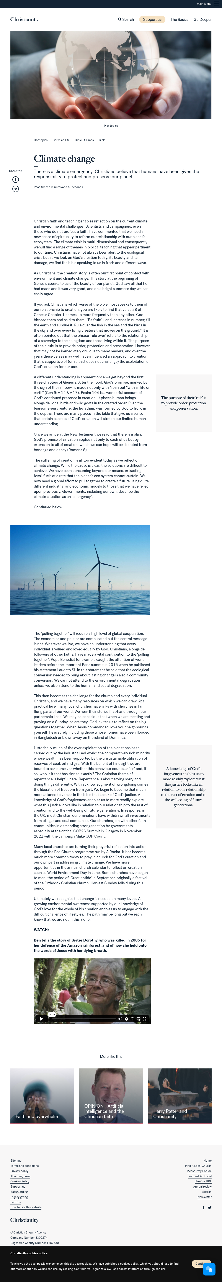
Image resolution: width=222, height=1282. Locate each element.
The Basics (179, 19)
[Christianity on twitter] (210, 1207)
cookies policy (129, 1264)
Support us (152, 19)
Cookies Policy (19, 1181)
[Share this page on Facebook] (15, 181)
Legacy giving (19, 1197)
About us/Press (20, 1176)
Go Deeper (203, 19)
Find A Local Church (198, 1166)
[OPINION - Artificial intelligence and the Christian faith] (111, 1096)
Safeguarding (19, 1192)
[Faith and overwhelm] (42, 1096)
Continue (202, 1264)
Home (208, 1161)
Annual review (202, 1187)
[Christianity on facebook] (204, 1207)
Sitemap (15, 1161)
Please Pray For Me (199, 1171)
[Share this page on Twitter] (15, 190)
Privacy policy (19, 1171)
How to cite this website (25, 1207)
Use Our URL (203, 1181)
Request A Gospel (200, 1176)
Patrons (15, 1202)
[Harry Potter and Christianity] (180, 1096)
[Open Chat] (209, 1269)
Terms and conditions (24, 1166)
